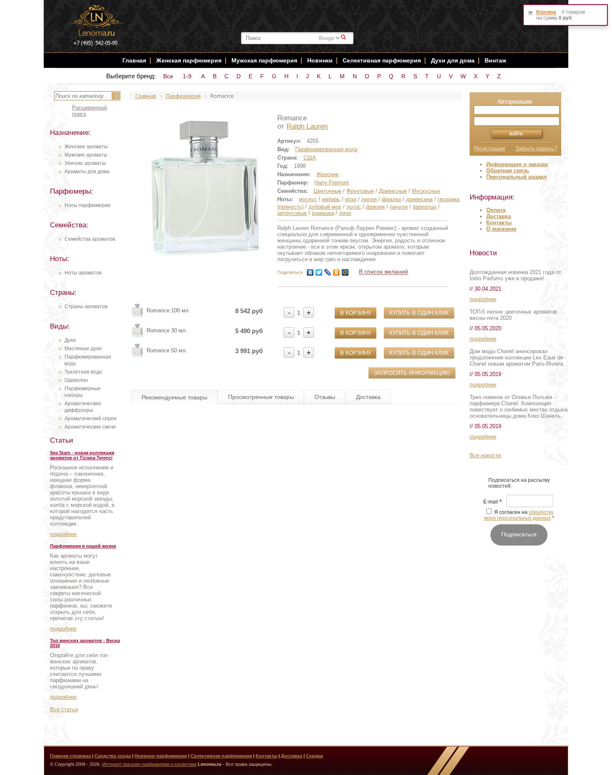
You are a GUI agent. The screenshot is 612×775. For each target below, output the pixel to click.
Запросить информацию (412, 373)
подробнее (63, 534)
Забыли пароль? (536, 148)
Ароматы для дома (87, 171)
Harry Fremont (331, 182)
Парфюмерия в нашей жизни (83, 545)
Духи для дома (453, 60)
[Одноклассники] (336, 272)
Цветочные (327, 191)
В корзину (355, 313)
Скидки (314, 755)
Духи (70, 340)
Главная (134, 60)
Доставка (498, 216)
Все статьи (64, 709)
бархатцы (424, 207)
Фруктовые (360, 191)
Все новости (485, 455)
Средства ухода (113, 755)
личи (345, 213)
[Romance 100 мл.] (137, 316)
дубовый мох (324, 207)
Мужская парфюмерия (264, 60)
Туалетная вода (83, 372)
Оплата (495, 210)
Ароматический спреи (91, 418)
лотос (353, 207)
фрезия (375, 207)
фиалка (391, 199)
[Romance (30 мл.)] (137, 336)
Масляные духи (83, 348)
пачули (399, 207)
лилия (369, 199)
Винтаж (495, 60)
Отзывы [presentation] (324, 397)
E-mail (492, 502)
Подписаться (519, 534)
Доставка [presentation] (368, 397)
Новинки (320, 60)
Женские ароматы (86, 147)
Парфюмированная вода (326, 149)
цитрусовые (292, 213)
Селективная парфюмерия (382, 60)
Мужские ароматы (86, 155)
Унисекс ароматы (85, 163)
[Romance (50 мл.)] (137, 356)
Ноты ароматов (83, 273)
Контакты (499, 222)
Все (168, 76)
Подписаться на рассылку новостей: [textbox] (519, 483)
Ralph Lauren (307, 126)
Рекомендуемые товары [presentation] (174, 397)
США (310, 158)
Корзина (546, 12)
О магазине (501, 229)
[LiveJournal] (327, 272)
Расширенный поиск (89, 111)
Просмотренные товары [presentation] (261, 397)
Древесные (393, 191)
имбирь (331, 199)
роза (350, 199)
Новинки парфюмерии (160, 755)
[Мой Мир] (345, 272)
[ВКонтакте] (310, 272)
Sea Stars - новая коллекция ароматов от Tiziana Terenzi (82, 455)
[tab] (174, 397)
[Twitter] (319, 272)
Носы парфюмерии (87, 205)
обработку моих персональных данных (519, 515)
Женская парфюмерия (188, 60)
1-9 (187, 76)
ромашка (323, 213)
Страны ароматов (86, 306)
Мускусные (426, 191)
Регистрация (489, 148)
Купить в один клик (419, 313)
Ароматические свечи (90, 427)
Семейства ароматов (90, 239)
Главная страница (70, 755)
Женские (327, 174)
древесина (419, 199)
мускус (308, 199)
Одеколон (76, 380)
